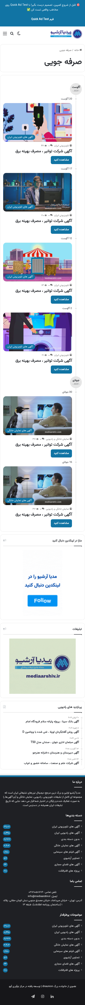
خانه (76, 50)
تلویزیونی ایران (61, 145)
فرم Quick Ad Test (42, 19)
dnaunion (47, 986)
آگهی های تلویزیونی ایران (66, 827)
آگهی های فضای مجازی (67, 864)
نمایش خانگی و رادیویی (57, 439)
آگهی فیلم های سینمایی (66, 852)
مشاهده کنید (61, 160)
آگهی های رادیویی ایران (67, 833)
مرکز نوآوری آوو (16, 986)
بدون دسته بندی (70, 839)
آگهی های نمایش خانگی (67, 845)
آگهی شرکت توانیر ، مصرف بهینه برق (43, 151)
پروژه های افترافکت (69, 871)
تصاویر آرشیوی (71, 858)
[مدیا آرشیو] (66, 34)
